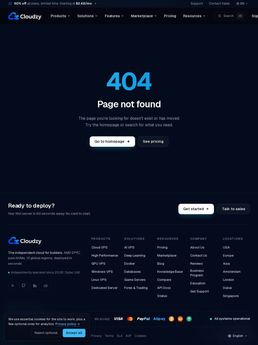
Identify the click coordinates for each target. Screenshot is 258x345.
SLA (119, 336)
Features (112, 16)
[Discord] (45, 285)
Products (58, 16)
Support (197, 3)
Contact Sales (219, 3)
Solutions (85, 16)
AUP (128, 336)
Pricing (170, 16)
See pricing (153, 141)
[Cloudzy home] (25, 16)
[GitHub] (23, 285)
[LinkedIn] (34, 285)
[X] (12, 285)
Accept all (74, 333)
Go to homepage (109, 141)
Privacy (96, 336)
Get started (193, 208)
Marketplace (142, 16)
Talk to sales (233, 208)
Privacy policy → (67, 324)
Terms (109, 336)
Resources (192, 16)
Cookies (140, 336)
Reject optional (46, 333)
